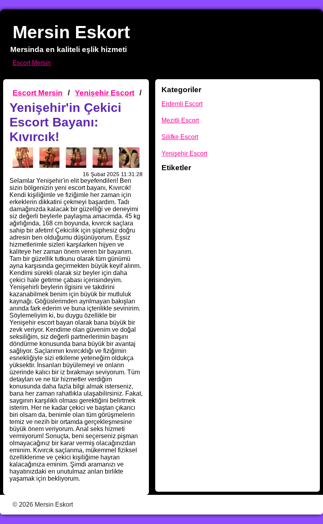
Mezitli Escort (180, 120)
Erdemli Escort (182, 103)
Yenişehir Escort (104, 93)
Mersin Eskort (71, 32)
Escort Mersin (32, 62)
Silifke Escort (180, 137)
